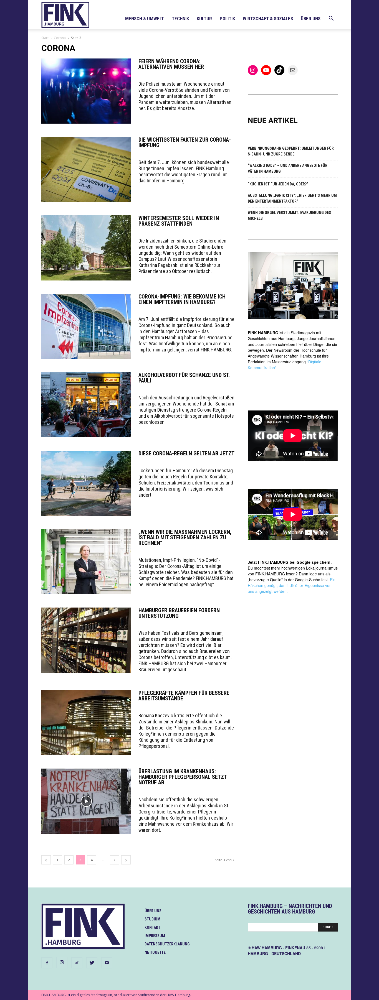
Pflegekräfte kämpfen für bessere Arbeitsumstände (183, 696)
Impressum (155, 935)
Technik (180, 18)
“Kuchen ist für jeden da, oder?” (278, 184)
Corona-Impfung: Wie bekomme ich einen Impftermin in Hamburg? (182, 299)
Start (45, 37)
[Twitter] (91, 962)
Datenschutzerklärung (167, 944)
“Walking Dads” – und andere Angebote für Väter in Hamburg (287, 168)
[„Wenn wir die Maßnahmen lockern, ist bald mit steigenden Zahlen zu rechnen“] (86, 561)
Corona (60, 37)
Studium (152, 919)
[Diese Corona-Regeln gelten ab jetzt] (86, 483)
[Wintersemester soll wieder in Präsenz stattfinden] (86, 247)
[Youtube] (106, 962)
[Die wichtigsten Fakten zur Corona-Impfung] (86, 169)
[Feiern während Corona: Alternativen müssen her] (86, 91)
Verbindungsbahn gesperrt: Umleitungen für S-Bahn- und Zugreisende (291, 151)
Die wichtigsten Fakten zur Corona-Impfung (184, 142)
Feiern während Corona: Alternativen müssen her (171, 64)
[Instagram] (61, 962)
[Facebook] (46, 962)
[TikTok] (76, 962)
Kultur (204, 18)
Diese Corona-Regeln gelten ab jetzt (186, 453)
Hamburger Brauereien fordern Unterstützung (179, 613)
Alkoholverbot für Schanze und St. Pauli (184, 378)
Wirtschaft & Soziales (268, 18)
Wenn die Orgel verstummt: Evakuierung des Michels (289, 215)
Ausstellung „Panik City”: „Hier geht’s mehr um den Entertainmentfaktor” (292, 198)
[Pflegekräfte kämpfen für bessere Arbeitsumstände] (86, 722)
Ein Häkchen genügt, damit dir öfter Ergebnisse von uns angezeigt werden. (291, 585)
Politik (227, 18)
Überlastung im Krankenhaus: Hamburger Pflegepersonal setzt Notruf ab (182, 777)
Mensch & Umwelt (144, 18)
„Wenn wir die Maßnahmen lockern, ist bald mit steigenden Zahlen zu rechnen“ (184, 537)
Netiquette (155, 952)
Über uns (310, 18)
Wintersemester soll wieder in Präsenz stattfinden (178, 221)
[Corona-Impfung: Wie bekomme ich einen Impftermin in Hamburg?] (86, 326)
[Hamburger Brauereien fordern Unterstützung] (86, 640)
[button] (331, 19)
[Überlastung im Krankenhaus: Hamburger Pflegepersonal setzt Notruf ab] (86, 801)
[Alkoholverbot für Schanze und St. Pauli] (86, 404)
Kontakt (152, 927)
